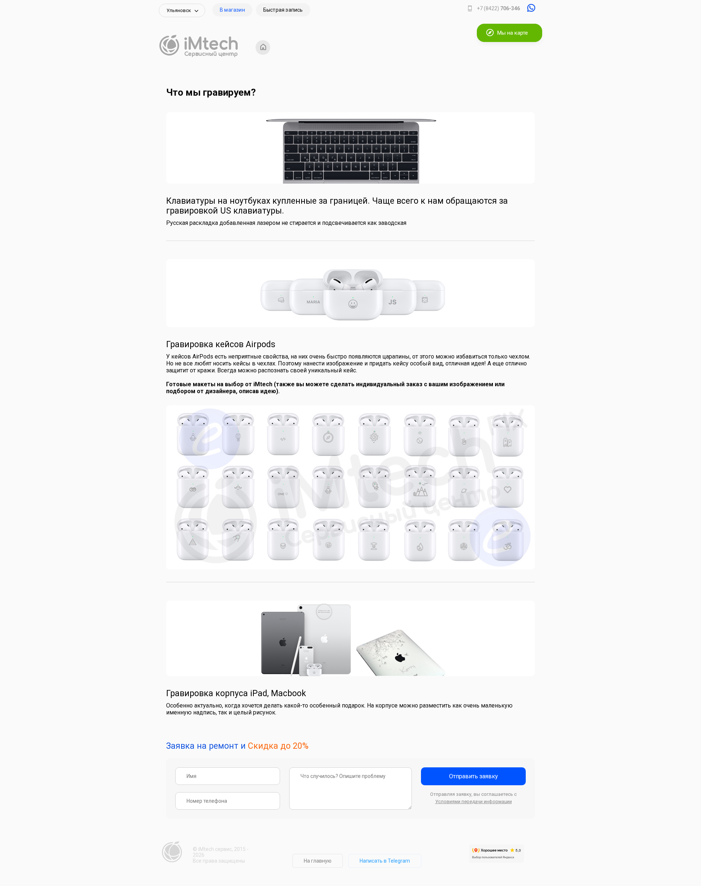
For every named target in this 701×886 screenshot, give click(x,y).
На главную (318, 861)
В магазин (232, 10)
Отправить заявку (473, 776)
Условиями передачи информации (473, 801)
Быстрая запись (283, 10)
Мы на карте (512, 33)
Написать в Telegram (385, 861)
